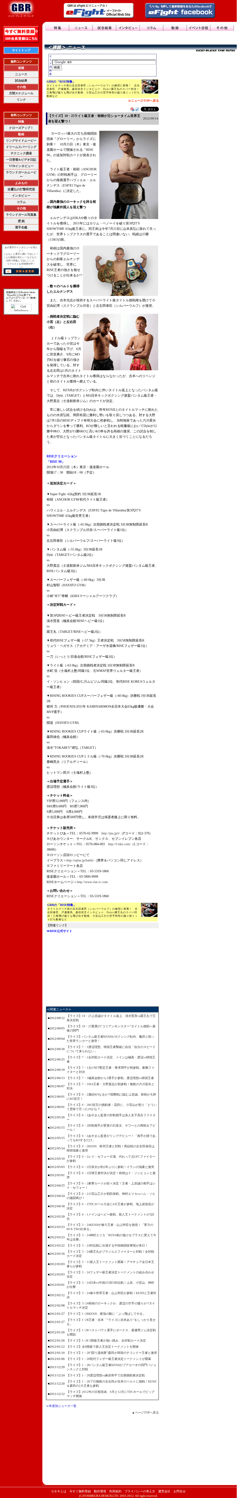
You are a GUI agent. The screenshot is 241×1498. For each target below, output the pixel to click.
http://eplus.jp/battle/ (80, 860)
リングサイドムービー (21, 140)
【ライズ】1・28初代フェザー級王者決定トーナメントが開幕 (109, 1359)
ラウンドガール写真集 (21, 214)
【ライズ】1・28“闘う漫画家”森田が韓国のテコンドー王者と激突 (112, 1353)
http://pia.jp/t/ (110, 833)
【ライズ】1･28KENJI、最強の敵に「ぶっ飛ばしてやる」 (106, 1313)
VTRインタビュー (21, 166)
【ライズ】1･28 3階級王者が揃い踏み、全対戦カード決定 (106, 1340)
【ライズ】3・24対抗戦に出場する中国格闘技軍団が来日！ (107, 1245)
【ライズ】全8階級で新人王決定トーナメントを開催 (103, 1346)
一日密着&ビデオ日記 (21, 159)
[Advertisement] (102, 969)
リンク (21, 99)
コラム (21, 202)
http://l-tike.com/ (119, 844)
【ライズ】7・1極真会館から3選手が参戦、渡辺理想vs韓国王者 (110, 1078)
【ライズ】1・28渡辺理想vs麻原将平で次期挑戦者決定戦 (106, 1375)
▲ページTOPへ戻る (145, 1412)
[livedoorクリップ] (137, 110)
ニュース (21, 74)
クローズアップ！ (21, 128)
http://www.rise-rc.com (92, 882)
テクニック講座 (21, 153)
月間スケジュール (21, 93)
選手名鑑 (21, 227)
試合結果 (21, 80)
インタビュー (21, 195)
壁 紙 (21, 221)
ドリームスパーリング (21, 147)
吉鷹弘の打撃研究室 (21, 189)
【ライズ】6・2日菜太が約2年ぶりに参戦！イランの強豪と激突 (110, 1167)
